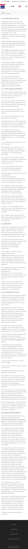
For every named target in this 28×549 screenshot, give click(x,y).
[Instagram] (11, 6)
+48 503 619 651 (5, 1)
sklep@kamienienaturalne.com (19, 1)
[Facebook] (9, 6)
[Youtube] (13, 6)
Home (2, 12)
